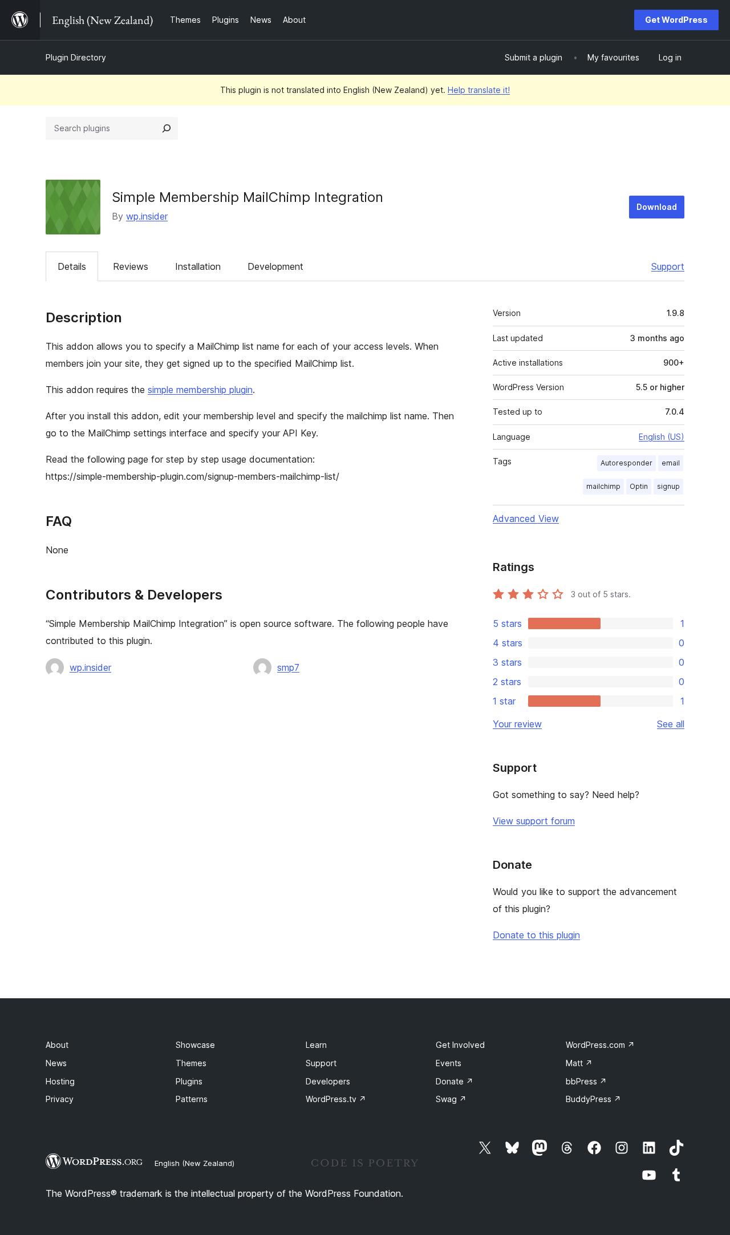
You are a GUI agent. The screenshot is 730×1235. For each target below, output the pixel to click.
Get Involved (460, 1045)
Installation (198, 266)
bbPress (586, 1081)
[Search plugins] (166, 128)
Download (656, 207)
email (671, 463)
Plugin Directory (76, 57)
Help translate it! (479, 90)
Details (72, 266)
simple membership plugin (200, 389)
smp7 (288, 667)
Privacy (60, 1099)
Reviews (130, 266)
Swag (451, 1099)
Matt (579, 1063)
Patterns (192, 1099)
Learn (316, 1045)
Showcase (195, 1045)
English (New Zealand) (194, 1163)
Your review (517, 724)
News (56, 1063)
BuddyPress (593, 1099)
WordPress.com (600, 1045)
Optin (639, 486)
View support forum (534, 821)
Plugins (189, 1081)
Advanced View (526, 518)
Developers (328, 1081)
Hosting (60, 1081)
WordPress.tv (336, 1099)
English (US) (661, 437)
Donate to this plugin (536, 935)
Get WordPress (676, 20)
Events (448, 1063)
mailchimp (603, 486)
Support (667, 266)
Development (275, 266)
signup (668, 486)
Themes (191, 1063)
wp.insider (147, 216)
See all (670, 724)
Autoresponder (626, 463)
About (57, 1045)
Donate (454, 1081)
